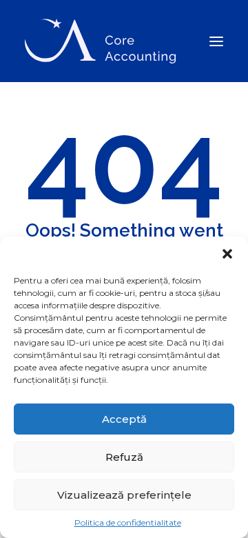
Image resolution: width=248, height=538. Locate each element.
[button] (227, 254)
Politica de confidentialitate (127, 522)
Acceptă (124, 419)
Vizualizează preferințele (124, 494)
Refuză (124, 457)
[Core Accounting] (100, 41)
